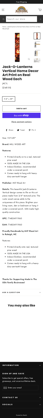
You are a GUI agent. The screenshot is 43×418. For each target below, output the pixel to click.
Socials (7, 404)
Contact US (10, 397)
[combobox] (21, 19)
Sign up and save (13, 373)
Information (10, 365)
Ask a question (11, 292)
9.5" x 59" (8, 99)
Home (4, 27)
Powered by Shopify (21, 415)
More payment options (21, 121)
